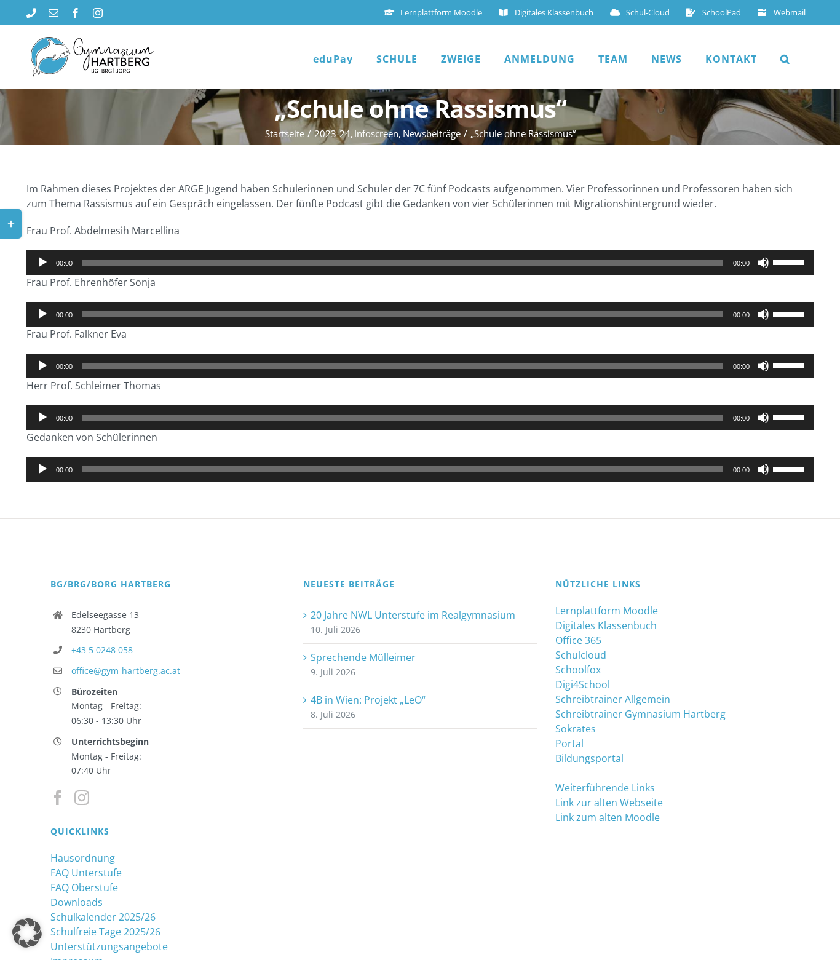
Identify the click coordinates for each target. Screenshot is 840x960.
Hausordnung (82, 858)
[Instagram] (81, 797)
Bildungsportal (589, 758)
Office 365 (578, 640)
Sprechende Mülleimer (363, 657)
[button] (785, 59)
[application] (420, 262)
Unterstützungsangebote (109, 946)
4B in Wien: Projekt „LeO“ (368, 700)
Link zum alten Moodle (607, 817)
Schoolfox (578, 669)
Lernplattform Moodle (606, 610)
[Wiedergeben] (42, 262)
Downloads (76, 902)
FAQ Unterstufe (86, 872)
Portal (569, 743)
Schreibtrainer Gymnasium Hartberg (640, 714)
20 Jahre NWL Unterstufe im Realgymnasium (413, 615)
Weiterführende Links (605, 788)
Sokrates (575, 729)
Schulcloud (580, 655)
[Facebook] (57, 797)
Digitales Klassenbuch (606, 625)
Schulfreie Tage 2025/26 (105, 931)
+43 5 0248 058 (102, 650)
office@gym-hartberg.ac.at (125, 670)
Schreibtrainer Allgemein (612, 699)
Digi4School (582, 684)
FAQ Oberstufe (84, 887)
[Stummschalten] (763, 262)
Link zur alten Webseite (609, 802)
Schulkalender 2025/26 (103, 917)
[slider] (790, 261)
